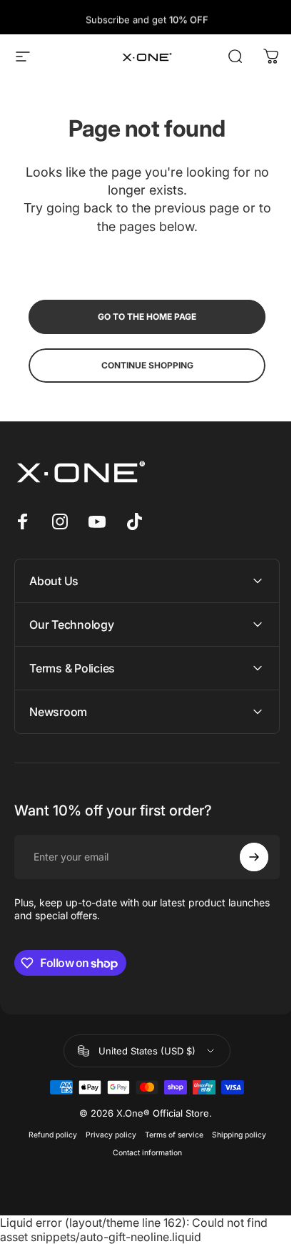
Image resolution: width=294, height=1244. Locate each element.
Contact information (141, 1152)
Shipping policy (233, 1135)
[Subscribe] (243, 857)
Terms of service (168, 1135)
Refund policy (47, 1135)
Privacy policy (105, 1135)
